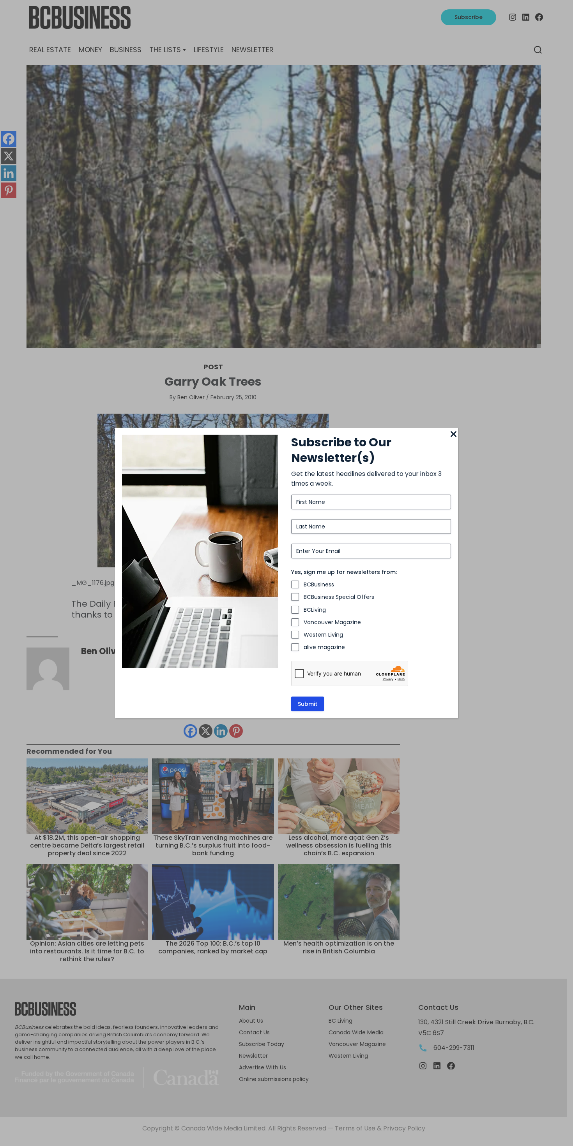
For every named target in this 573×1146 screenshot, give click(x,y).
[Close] (453, 435)
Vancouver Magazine (332, 622)
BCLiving (315, 610)
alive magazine (324, 647)
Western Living (323, 635)
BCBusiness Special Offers (339, 597)
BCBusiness (319, 584)
